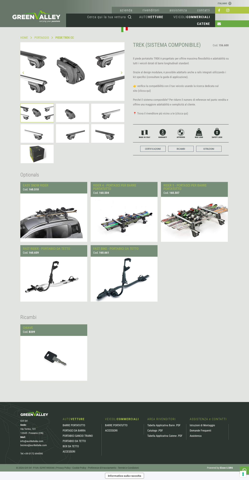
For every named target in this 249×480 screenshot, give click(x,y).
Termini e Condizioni (128, 467)
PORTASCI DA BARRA (74, 430)
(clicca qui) (144, 90)
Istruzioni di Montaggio (202, 425)
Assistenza (196, 436)
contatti (203, 10)
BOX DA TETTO (71, 446)
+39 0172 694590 (33, 453)
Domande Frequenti (200, 430)
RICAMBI (181, 149)
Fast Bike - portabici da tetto (116, 249)
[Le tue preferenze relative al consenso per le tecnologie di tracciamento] (243, 474)
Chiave (28, 328)
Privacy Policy (63, 467)
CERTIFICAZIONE (153, 149)
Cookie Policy (79, 467)
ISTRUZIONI (208, 149)
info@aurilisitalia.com (31, 441)
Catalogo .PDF (155, 430)
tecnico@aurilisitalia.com (33, 445)
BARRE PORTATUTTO (74, 425)
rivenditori (151, 10)
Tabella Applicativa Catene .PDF (164, 436)
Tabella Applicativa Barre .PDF (164, 425)
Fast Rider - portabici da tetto (46, 249)
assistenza (178, 10)
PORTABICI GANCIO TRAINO (78, 436)
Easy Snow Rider (35, 185)
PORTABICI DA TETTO (74, 441)
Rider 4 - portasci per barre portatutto (114, 187)
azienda (126, 10)
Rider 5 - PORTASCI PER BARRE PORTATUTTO (185, 187)
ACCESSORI (69, 451)
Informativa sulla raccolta (124, 475)
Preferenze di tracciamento (102, 467)
